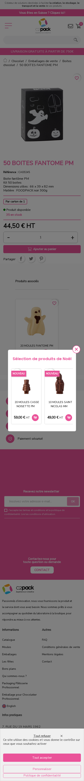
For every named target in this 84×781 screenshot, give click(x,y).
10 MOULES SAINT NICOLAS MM (60, 404)
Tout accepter (42, 758)
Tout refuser (42, 736)
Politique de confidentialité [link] (42, 775)
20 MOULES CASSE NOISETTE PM (27, 404)
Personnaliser (42, 769)
